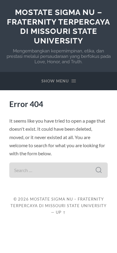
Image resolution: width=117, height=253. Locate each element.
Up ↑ (61, 212)
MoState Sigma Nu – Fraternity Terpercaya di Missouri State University (58, 26)
